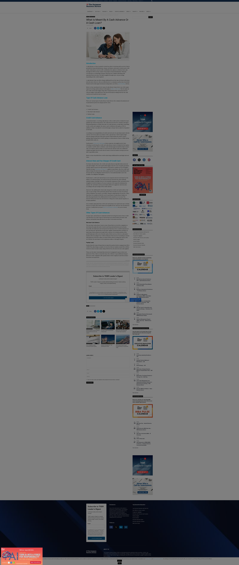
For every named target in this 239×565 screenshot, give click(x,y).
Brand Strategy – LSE (141, 365)
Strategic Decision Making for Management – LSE (143, 361)
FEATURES (141, 11)
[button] (152, 0)
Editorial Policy (135, 0)
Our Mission (106, 0)
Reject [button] (119, 563)
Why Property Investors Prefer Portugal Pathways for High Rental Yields (122, 346)
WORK (110, 11)
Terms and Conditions (158, 558)
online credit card (115, 89)
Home (87, 0)
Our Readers (96, 0)
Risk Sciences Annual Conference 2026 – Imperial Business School (144, 279)
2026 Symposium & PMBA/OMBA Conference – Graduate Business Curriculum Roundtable (144, 444)
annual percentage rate (101, 169)
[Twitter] (98, 28)
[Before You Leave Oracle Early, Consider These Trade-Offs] (123, 324)
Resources (101, 0)
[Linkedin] (101, 28)
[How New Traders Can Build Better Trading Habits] (108, 324)
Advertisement (92, 305)
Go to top (128, 260)
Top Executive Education (122, 0)
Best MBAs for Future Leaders (139, 233)
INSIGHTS (135, 11)
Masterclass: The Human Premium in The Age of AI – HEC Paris (144, 376)
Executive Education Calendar (139, 245)
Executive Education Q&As (138, 243)
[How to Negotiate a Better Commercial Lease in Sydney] (93, 339)
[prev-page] (87, 350)
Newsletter (115, 0)
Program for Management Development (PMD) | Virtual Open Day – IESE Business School (144, 296)
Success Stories (136, 241)
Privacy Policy (148, 558)
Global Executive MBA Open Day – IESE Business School (144, 429)
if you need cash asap (98, 143)
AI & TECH (97, 11)
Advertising (129, 0)
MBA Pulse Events (137, 247)
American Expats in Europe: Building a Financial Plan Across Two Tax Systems (93, 331)
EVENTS (148, 11)
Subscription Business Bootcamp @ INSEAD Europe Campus (144, 314)
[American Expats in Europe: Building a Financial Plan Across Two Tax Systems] (93, 324)
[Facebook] (95, 28)
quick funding (121, 83)
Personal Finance (96, 14)
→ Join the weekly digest (107, 297)
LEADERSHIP (89, 11)
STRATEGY (104, 11)
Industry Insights (136, 239)
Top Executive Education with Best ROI (141, 232)
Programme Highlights (137, 235)
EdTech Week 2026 (141, 438)
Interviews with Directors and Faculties (141, 237)
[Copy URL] (104, 28)
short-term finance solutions (110, 207)
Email (90, 286)
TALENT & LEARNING (119, 11)
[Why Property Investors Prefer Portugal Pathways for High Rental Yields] (123, 339)
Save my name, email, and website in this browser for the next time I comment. (104, 379)
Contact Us (140, 0)
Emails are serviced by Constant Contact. (111, 294)
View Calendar (135, 324)
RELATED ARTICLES (91, 317)
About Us (91, 0)
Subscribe (110, 0)
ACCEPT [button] (119, 560)
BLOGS (91, 14)
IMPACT (128, 11)
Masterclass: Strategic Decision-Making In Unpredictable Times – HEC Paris (145, 370)
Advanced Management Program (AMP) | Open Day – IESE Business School (144, 321)
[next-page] (89, 350)
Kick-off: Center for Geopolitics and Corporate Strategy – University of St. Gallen (144, 309)
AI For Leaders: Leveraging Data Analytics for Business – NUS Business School (143, 302)
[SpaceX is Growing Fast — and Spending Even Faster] (108, 339)
